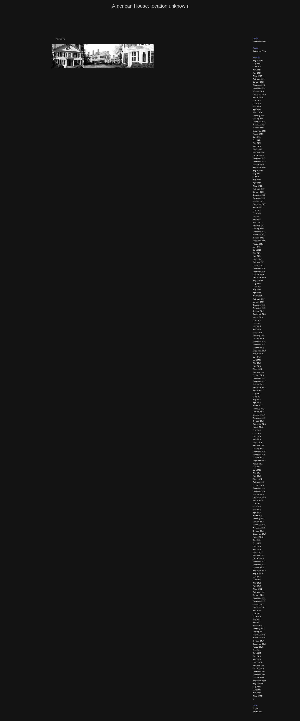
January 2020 (258, 302)
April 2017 (257, 403)
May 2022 (257, 216)
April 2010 (257, 659)
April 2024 (257, 146)
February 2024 (258, 152)
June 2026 (257, 67)
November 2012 (259, 564)
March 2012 (257, 589)
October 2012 (258, 568)
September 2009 (259, 681)
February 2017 (258, 409)
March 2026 (257, 76)
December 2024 (259, 122)
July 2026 (256, 64)
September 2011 (259, 607)
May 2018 (257, 363)
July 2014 (256, 503)
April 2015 (257, 476)
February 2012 (258, 592)
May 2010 (257, 656)
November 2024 (259, 125)
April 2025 (257, 110)
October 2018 (258, 348)
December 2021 (259, 232)
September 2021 (259, 241)
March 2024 (257, 149)
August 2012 (258, 574)
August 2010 (258, 647)
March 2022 (257, 223)
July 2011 (256, 613)
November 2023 (259, 161)
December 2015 (259, 451)
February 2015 (258, 482)
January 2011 (258, 632)
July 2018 (256, 357)
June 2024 (257, 140)
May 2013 (257, 546)
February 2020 (258, 299)
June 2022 (257, 213)
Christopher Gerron (260, 41)
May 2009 (257, 693)
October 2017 (258, 384)
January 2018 (258, 375)
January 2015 (258, 485)
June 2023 (257, 177)
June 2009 (257, 690)
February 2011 (258, 629)
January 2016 (258, 448)
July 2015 (256, 467)
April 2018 (257, 366)
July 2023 (256, 174)
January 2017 (258, 412)
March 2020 (257, 296)
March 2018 (257, 369)
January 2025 (258, 119)
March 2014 (257, 516)
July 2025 (256, 100)
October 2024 (258, 128)
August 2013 (258, 537)
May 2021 (257, 253)
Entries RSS (257, 711)
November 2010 (259, 638)
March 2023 (257, 186)
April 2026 (257, 73)
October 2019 (258, 311)
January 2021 (258, 265)
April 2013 (257, 549)
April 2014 (257, 513)
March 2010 (257, 662)
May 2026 (257, 70)
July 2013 (256, 540)
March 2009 (257, 696)
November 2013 (259, 528)
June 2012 (257, 580)
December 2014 (259, 488)
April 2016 (257, 439)
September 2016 (259, 424)
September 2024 (259, 131)
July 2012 (256, 577)
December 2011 (259, 598)
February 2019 (258, 335)
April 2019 (257, 329)
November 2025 (259, 88)
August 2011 (257, 610)
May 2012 (257, 583)
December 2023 (259, 158)
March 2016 (257, 442)
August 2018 (258, 354)
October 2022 (258, 201)
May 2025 (257, 106)
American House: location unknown (150, 6)
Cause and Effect (259, 51)
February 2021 (258, 262)
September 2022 (259, 204)
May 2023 (257, 180)
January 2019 (258, 338)
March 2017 (257, 406)
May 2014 (257, 509)
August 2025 (258, 97)
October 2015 (258, 458)
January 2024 (258, 155)
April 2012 (257, 586)
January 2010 (258, 668)
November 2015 (259, 455)
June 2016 (257, 433)
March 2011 (257, 626)
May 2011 (256, 619)
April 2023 (257, 183)
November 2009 (259, 674)
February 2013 (258, 555)
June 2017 (257, 397)
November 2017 (259, 381)
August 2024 (258, 134)
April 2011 (256, 622)
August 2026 (258, 61)
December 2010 (259, 635)
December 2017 (259, 378)
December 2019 (259, 305)
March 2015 (257, 479)
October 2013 (258, 531)
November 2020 (259, 271)
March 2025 (257, 112)
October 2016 (258, 421)
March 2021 (257, 259)
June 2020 (257, 287)
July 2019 (256, 320)
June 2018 (257, 360)
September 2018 (259, 351)
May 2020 (257, 290)
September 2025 (259, 94)
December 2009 (259, 671)
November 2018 (259, 345)
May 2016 (257, 436)
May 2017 (257, 400)
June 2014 (257, 506)
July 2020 (256, 284)
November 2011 (259, 601)
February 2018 (258, 372)
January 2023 (258, 192)
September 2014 (259, 497)
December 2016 (259, 415)
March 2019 (257, 332)
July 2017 (256, 393)
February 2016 (258, 445)
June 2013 (257, 543)
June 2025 (257, 103)
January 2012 (258, 595)
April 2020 (257, 293)
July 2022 (256, 210)
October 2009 (258, 677)
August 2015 (258, 464)
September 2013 (259, 534)
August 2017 (258, 390)
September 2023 (259, 167)
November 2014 (259, 491)
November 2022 (259, 198)
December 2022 (259, 195)
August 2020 (258, 280)
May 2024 (257, 143)
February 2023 (258, 189)
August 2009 (258, 684)
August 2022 (258, 207)
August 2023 (258, 171)
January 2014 (258, 522)
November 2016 (259, 418)
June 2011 (257, 616)
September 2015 (259, 461)
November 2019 (259, 308)
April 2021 (257, 256)
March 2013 (257, 552)
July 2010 (256, 650)
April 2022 (257, 219)
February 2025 (258, 116)
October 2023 (258, 164)
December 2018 (259, 342)
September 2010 (259, 644)
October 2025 (258, 91)
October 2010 (258, 641)
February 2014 (258, 519)
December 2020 (259, 268)
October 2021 (258, 238)
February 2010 (258, 665)
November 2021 (259, 235)
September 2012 (259, 571)
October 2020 (258, 274)
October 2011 (258, 604)
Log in (255, 708)
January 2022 (258, 229)
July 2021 (256, 247)
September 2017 (259, 387)
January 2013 (258, 558)
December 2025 (259, 85)
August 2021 (258, 244)
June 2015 (257, 470)
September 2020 (259, 277)
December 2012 (259, 561)
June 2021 (257, 250)
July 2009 (256, 687)
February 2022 (258, 225)
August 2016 (258, 427)
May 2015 (257, 473)
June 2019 (257, 323)
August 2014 (258, 500)
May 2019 (257, 326)
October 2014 (258, 494)
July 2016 (256, 430)
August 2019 (258, 317)
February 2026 (258, 79)
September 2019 (259, 314)
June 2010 (257, 653)
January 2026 (258, 82)
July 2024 (256, 137)
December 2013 (259, 525)
